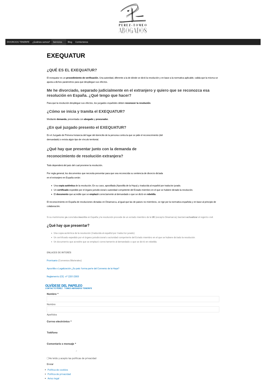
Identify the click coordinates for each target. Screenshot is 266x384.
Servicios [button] (57, 42)
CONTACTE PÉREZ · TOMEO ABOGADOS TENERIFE (68, 288)
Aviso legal (53, 378)
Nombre (53, 293)
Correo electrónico (59, 321)
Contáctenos (81, 42)
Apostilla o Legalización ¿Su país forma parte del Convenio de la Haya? (83, 268)
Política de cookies (58, 369)
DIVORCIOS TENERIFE (18, 42)
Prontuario (52, 260)
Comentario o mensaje (61, 343)
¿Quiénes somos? (41, 42)
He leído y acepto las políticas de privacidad (72, 358)
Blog (70, 42)
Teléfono (52, 332)
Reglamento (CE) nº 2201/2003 (63, 276)
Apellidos (52, 314)
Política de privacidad (59, 374)
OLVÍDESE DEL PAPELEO (63, 286)
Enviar (50, 364)
